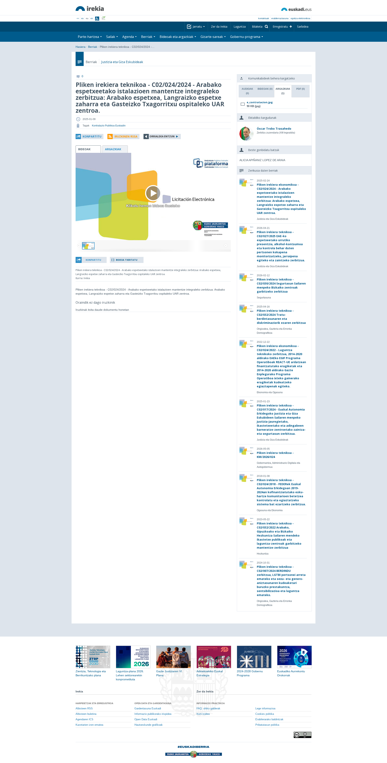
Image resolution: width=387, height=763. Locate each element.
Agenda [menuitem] (128, 36)
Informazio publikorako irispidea (152, 714)
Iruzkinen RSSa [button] (125, 136)
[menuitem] (259, 27)
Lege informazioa (265, 708)
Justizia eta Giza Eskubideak (122, 62)
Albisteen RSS (84, 708)
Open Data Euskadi (145, 719)
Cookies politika (264, 714)
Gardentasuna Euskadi (147, 708)
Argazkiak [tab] (283, 91)
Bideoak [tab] (265, 89)
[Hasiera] (90, 8)
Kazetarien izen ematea (89, 724)
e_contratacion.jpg (260, 102)
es (82, 18)
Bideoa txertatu (126, 259)
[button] (89, 136)
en (92, 18)
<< (78, 18)
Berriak (92, 46)
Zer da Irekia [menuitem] (219, 26)
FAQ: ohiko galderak (208, 708)
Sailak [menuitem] (111, 36)
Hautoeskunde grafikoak (148, 724)
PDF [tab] (300, 89)
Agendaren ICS (84, 719)
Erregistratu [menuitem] (280, 26)
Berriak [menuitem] (147, 36)
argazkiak (113, 149)
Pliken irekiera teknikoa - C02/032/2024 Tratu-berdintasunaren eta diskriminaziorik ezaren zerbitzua (281, 317)
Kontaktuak (263, 18)
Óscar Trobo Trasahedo (274, 128)
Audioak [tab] (247, 91)
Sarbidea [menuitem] (302, 26)
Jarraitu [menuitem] (198, 26)
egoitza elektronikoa (300, 18)
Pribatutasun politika (267, 724)
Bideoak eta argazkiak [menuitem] (177, 36)
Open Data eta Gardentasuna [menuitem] (152, 703)
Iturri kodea (203, 714)
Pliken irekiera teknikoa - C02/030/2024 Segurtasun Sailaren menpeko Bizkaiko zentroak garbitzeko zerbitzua (281, 285)
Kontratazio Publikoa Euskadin (109, 125)
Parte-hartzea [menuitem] (89, 36)
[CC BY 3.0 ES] (302, 735)
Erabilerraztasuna (279, 18)
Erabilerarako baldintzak (269, 719)
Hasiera (80, 46)
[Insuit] (97, 19)
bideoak (84, 149)
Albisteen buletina (86, 714)
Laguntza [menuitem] (240, 26)
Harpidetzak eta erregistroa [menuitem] (94, 703)
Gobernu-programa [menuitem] (245, 36)
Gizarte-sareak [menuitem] (212, 36)
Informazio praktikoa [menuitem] (211, 703)
